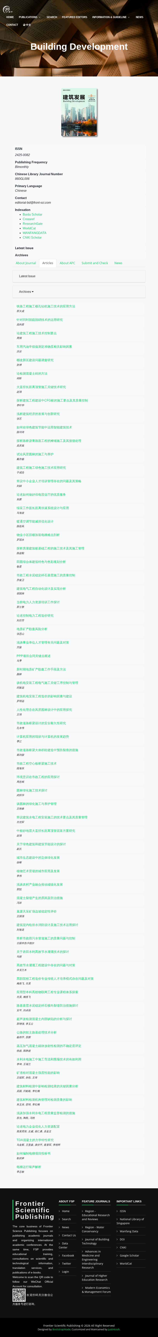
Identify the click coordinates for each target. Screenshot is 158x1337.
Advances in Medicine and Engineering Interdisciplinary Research (92, 1259)
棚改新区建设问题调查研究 (35, 360)
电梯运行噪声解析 (29, 1167)
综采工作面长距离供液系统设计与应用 (43, 508)
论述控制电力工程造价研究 (35, 615)
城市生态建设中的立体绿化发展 (38, 857)
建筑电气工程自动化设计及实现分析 (41, 588)
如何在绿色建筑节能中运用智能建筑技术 (44, 427)
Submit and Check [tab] (95, 263)
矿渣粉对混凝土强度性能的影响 (38, 1072)
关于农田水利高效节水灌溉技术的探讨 (43, 951)
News (139, 17)
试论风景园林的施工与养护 (35, 454)
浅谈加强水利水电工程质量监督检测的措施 (46, 1113)
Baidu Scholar (32, 214)
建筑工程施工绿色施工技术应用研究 (41, 467)
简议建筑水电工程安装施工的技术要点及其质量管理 (52, 817)
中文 (28, 24)
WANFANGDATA (34, 233)
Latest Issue (27, 276)
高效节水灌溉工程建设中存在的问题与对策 (46, 965)
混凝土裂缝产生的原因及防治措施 (40, 898)
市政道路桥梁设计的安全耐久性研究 (41, 723)
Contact (12, 24)
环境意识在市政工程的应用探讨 (38, 777)
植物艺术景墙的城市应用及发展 (38, 871)
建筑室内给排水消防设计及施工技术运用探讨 (47, 924)
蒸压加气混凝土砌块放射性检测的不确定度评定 (49, 1046)
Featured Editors (74, 17)
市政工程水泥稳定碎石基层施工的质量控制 (46, 575)
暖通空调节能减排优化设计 (35, 521)
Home (10, 17)
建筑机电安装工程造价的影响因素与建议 (44, 696)
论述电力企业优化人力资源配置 (38, 1126)
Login (65, 1271)
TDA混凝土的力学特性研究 (35, 1140)
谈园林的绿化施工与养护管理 (37, 803)
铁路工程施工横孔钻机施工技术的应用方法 (46, 306)
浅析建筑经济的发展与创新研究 (38, 414)
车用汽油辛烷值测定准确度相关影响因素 (44, 346)
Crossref (28, 219)
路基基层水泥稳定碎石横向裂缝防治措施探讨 (47, 1005)
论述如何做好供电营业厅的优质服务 (41, 494)
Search (52, 17)
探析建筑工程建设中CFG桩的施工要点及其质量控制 (52, 400)
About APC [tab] (67, 263)
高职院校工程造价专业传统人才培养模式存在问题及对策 (55, 978)
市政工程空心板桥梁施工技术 (37, 763)
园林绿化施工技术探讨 (32, 790)
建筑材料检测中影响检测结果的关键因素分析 (47, 1086)
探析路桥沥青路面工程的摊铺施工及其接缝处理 (49, 440)
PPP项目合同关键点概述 (34, 656)
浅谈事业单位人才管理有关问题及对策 (43, 642)
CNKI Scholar (32, 237)
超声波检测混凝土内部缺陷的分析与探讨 (44, 1019)
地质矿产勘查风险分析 (32, 629)
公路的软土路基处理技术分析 (37, 1032)
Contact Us (69, 1235)
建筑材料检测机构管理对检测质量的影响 (44, 1099)
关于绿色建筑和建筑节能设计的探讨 (41, 844)
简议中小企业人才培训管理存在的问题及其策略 (49, 481)
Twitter (66, 1263)
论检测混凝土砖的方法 (32, 373)
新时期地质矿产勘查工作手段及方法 (41, 669)
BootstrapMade (61, 1329)
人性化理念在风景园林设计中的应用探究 (44, 709)
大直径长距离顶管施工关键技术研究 (41, 387)
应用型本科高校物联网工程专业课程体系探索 (47, 992)
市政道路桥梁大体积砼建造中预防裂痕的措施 (47, 750)
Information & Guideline (109, 17)
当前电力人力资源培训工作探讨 (38, 602)
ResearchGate (33, 223)
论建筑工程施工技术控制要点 (37, 333)
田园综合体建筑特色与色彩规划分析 (41, 561)
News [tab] (118, 263)
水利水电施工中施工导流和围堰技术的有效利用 (49, 1059)
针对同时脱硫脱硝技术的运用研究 (40, 319)
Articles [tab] (47, 263)
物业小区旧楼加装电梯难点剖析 (38, 535)
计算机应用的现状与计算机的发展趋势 (43, 736)
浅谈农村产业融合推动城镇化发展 (40, 884)
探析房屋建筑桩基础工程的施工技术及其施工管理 (50, 548)
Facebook (68, 1255)
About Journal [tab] (26, 263)
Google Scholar (129, 1255)
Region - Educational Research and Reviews (96, 1215)
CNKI (123, 1247)
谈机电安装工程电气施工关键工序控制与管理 (47, 682)
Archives (25, 291)
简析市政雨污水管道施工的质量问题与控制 (46, 938)
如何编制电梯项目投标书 (33, 1153)
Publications (28, 17)
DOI (122, 1239)
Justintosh (114, 1329)
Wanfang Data (129, 1231)
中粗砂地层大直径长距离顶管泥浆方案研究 (46, 830)
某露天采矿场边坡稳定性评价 (37, 911)
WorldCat (29, 228)
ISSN (123, 1211)
